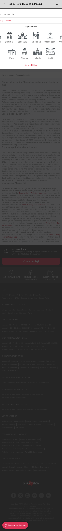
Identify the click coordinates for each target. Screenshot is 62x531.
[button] (4, 4)
